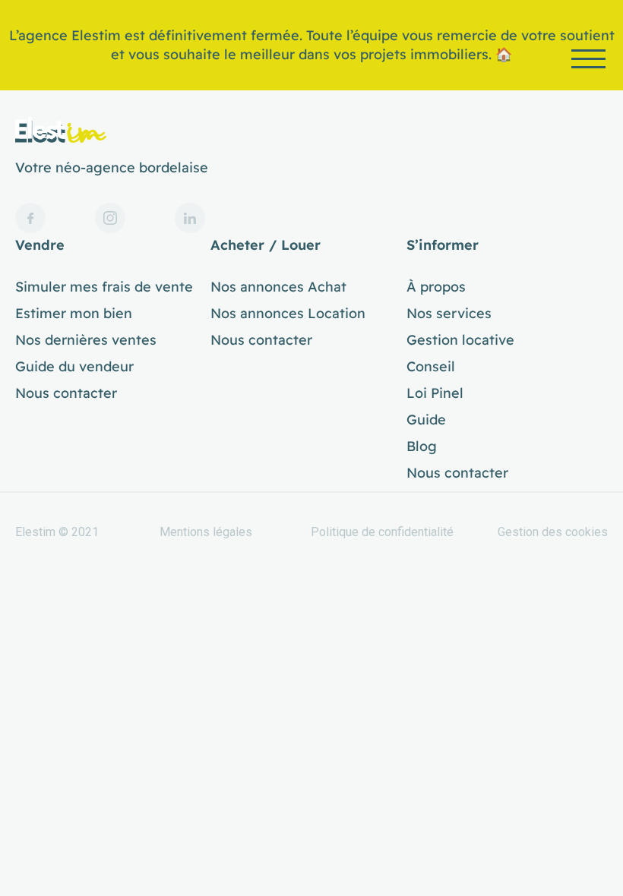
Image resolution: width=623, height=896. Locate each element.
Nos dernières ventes (86, 340)
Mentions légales (206, 532)
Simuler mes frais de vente (104, 287)
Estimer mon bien (73, 313)
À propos (436, 287)
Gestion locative (460, 340)
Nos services (449, 313)
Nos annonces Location (287, 313)
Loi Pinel (434, 393)
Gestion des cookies (553, 532)
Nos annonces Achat (278, 287)
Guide (426, 420)
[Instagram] (110, 218)
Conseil (430, 366)
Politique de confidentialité (382, 532)
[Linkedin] (190, 218)
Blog (421, 446)
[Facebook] (30, 218)
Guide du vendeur (74, 366)
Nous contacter (66, 393)
